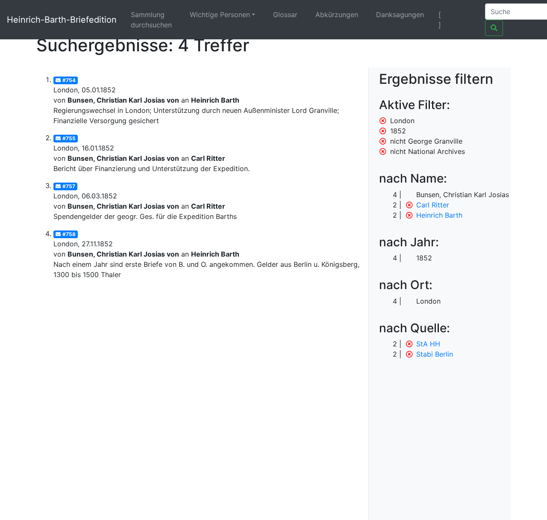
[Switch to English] (468, 14)
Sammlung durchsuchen (151, 19)
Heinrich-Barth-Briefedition (62, 20)
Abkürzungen (336, 14)
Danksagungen (400, 14)
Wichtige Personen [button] (220, 14)
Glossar (285, 14)
